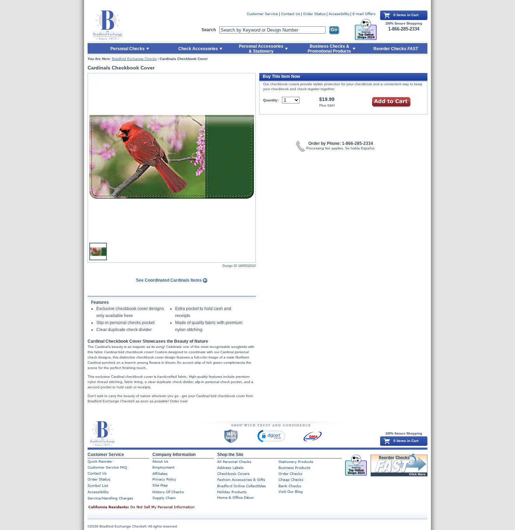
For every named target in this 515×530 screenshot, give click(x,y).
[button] (272, 436)
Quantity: (271, 100)
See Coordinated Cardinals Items (169, 280)
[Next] (250, 157)
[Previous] (92, 157)
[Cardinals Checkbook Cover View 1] (171, 156)
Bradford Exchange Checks (134, 59)
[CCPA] (152, 507)
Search (208, 29)
